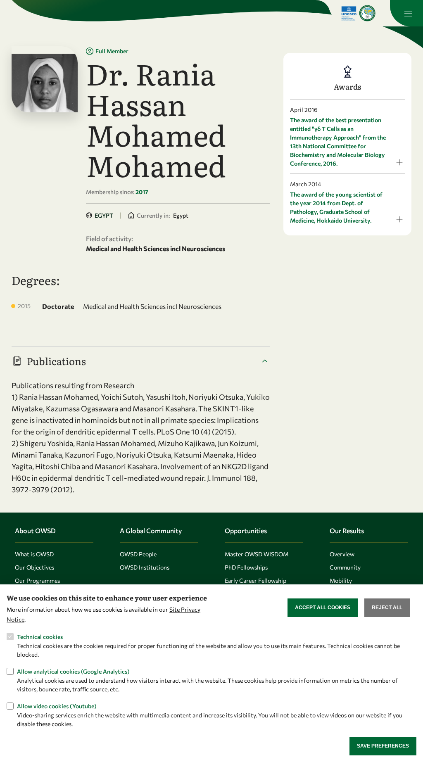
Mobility (341, 580)
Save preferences (383, 746)
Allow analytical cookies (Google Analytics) (73, 671)
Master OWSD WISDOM (256, 554)
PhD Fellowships (246, 567)
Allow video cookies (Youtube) (57, 706)
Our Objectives (34, 567)
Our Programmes (37, 580)
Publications (56, 361)
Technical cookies (40, 636)
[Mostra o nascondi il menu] (406, 13)
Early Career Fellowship (255, 580)
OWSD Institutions (144, 567)
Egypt (104, 215)
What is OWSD (34, 554)
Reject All (387, 607)
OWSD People (138, 554)
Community (345, 567)
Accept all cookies (322, 607)
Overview (342, 554)
